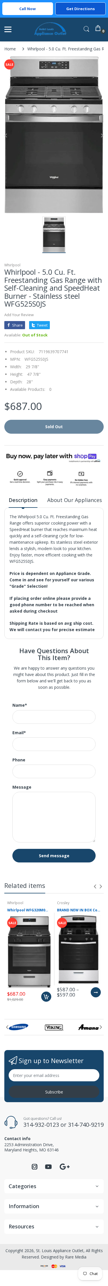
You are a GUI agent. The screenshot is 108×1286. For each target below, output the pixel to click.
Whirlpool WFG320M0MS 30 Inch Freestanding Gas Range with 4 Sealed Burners (29, 910)
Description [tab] (23, 500)
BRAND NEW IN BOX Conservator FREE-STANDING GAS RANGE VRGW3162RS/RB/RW (79, 910)
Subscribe (54, 1092)
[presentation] (95, 886)
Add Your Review (19, 314)
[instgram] (34, 1168)
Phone (18, 760)
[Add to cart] (46, 997)
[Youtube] (48, 1168)
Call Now (27, 8)
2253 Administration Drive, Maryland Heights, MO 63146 (31, 1147)
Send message (54, 855)
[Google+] (64, 1166)
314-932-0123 (41, 1125)
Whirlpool (12, 265)
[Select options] (96, 992)
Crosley (63, 902)
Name (19, 705)
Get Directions (80, 8)
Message (21, 787)
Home (10, 49)
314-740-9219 (86, 1125)
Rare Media (75, 1257)
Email (19, 732)
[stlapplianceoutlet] (51, 29)
